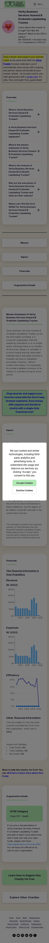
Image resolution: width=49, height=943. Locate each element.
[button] (24, 471)
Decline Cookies (24, 490)
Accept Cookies (24, 483)
